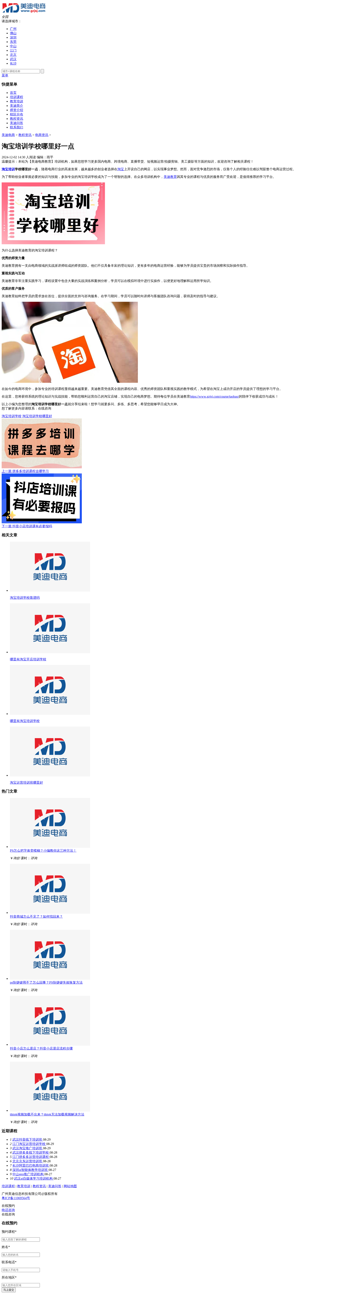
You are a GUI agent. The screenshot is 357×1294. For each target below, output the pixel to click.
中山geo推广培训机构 (28, 1174)
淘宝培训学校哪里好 (37, 416)
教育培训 (16, 101)
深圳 (13, 37)
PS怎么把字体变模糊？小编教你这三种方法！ (43, 850)
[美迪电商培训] (24, 13)
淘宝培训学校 (11, 416)
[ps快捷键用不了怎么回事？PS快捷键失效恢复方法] (50, 978)
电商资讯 (41, 135)
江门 (13, 50)
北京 (13, 54)
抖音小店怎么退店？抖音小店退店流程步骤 (41, 1048)
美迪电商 (8, 135)
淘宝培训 (8, 169)
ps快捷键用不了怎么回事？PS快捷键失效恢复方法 (46, 982)
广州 (13, 29)
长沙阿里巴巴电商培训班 (31, 1165)
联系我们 (16, 127)
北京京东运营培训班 (27, 1161)
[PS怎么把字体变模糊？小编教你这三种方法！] (50, 846)
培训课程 (16, 97)
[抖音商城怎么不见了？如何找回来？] (50, 912)
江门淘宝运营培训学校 (29, 1144)
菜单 (5, 75)
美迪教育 (170, 176)
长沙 (13, 63)
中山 (13, 46)
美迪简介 (16, 105)
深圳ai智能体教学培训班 (30, 1170)
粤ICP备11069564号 (16, 1198)
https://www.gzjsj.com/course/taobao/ (214, 396)
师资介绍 (16, 110)
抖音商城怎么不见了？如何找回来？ (36, 916)
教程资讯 (16, 118)
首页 (13, 92)
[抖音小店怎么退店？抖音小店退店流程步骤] (50, 1044)
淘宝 (120, 169)
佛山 (13, 33)
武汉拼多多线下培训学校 (31, 1152)
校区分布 (16, 114)
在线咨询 (44, 408)
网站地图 (70, 1186)
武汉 (13, 59)
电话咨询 (8, 1210)
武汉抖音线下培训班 (27, 1139)
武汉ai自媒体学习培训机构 (34, 1178)
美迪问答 (16, 123)
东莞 (13, 41)
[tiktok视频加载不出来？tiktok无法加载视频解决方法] (50, 1110)
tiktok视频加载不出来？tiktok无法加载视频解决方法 (47, 1114)
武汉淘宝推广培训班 (27, 1148)
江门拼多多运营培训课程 (31, 1157)
